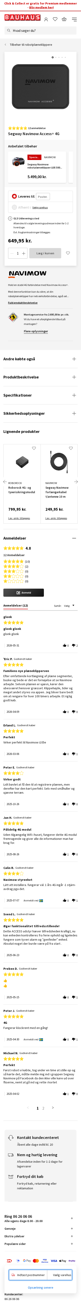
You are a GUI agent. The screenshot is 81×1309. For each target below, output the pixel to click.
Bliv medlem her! (41, 7)
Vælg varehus (40, 207)
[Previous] (5, 481)
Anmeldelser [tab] (14, 538)
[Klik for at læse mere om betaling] (40, 1261)
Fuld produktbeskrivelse (23, 302)
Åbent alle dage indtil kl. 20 (35, 1145)
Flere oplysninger (36, 331)
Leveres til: (26, 196)
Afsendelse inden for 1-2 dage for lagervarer (40, 1164)
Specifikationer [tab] (17, 395)
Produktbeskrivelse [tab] (21, 377)
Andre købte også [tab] (19, 358)
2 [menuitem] (43, 1108)
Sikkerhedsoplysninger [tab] (24, 413)
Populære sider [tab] (15, 1244)
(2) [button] (26, 566)
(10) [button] (27, 561)
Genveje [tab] (10, 1229)
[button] (23, 593)
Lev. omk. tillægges (19, 518)
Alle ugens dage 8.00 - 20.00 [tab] (23, 1218)
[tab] (15, 606)
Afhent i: (25, 207)
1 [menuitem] (38, 1108)
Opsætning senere (40, 1287)
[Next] (76, 481)
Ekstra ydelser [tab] (14, 1236)
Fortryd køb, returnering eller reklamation (37, 1186)
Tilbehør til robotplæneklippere (31, 44)
